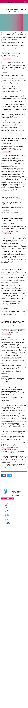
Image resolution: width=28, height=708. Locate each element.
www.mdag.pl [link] (7, 58)
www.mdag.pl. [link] (7, 449)
